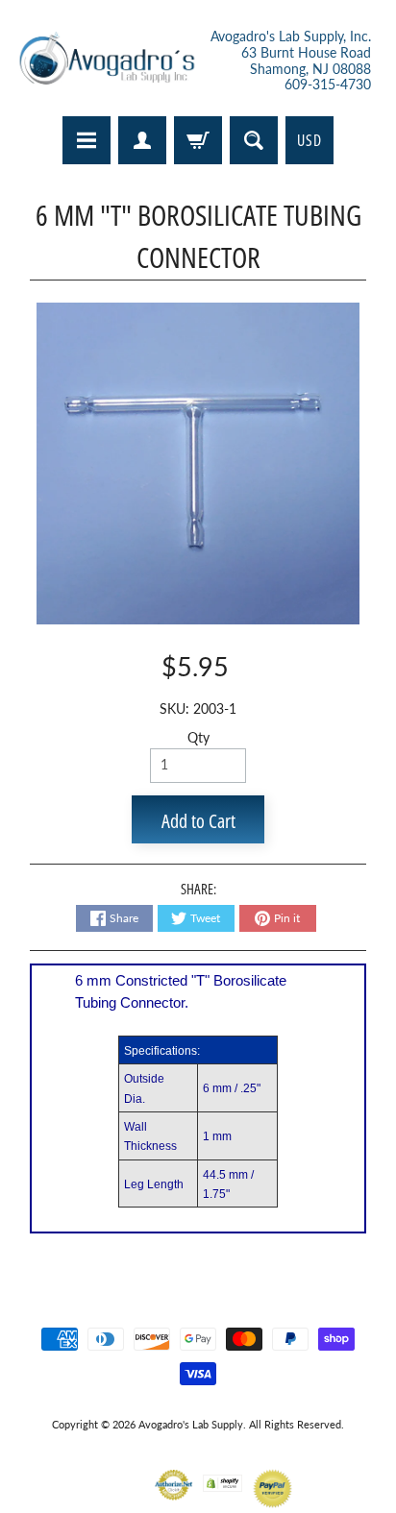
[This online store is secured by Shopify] (222, 1480)
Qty (198, 737)
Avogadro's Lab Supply (190, 1424)
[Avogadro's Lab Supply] (106, 61)
